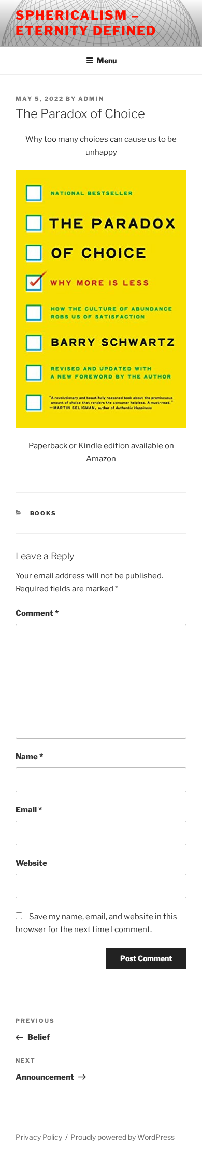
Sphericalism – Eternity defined (86, 23)
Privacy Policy (39, 1136)
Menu (107, 60)
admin (91, 99)
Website (31, 863)
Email (29, 810)
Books (43, 513)
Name (29, 756)
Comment (37, 613)
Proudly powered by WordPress (122, 1136)
